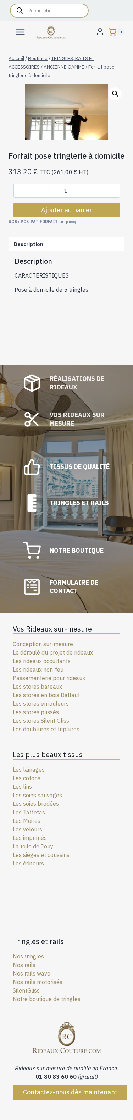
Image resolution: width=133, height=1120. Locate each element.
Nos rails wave (31, 973)
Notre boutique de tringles (47, 998)
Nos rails (24, 964)
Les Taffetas (29, 812)
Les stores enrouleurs (41, 703)
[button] (115, 93)
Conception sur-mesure (43, 644)
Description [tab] (28, 244)
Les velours (27, 829)
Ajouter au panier (66, 210)
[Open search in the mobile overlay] (49, 10)
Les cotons (26, 778)
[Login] (100, 31)
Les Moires (26, 820)
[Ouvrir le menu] (20, 31)
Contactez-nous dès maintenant (70, 1092)
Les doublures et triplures (46, 729)
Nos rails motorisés (37, 981)
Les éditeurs (28, 863)
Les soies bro (29, 803)
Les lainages (29, 769)
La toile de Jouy (33, 846)
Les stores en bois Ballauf (46, 695)
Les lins (22, 786)
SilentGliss (26, 990)
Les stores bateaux (37, 686)
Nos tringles (28, 956)
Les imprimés (30, 837)
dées (52, 803)
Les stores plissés (36, 712)
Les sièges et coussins (41, 854)
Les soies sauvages (37, 795)
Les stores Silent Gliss (41, 720)
